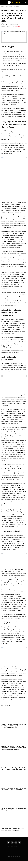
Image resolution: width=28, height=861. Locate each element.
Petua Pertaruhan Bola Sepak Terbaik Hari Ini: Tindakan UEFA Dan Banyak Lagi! (13, 788)
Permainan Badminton (14, 853)
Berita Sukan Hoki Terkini (18, 851)
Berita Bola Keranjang (8, 848)
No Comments (6, 27)
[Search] (26, 2)
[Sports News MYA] (14, 2)
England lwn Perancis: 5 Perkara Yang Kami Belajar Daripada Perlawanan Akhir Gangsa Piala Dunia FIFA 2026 (13, 747)
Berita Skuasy (5, 851)
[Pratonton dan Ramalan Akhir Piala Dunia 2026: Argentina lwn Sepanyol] (14, 799)
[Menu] (2, 2)
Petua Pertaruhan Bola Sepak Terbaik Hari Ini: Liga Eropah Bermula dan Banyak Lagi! (13, 768)
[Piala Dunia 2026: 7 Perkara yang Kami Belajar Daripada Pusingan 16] (14, 820)
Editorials (18, 26)
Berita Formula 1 (20, 848)
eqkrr (7, 24)
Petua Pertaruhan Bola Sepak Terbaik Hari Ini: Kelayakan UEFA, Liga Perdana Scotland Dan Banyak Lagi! (13, 726)
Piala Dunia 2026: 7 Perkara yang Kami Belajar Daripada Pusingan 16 (12, 829)
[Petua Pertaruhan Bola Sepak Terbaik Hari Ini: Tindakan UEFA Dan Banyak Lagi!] (14, 779)
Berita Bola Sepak (13, 846)
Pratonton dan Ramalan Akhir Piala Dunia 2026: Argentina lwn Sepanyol (13, 809)
